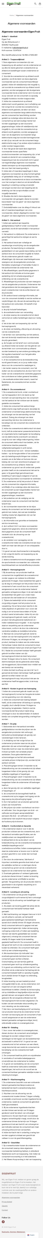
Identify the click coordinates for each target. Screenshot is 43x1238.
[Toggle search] (35, 3)
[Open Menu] (3, 4)
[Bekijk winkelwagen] (40, 4)
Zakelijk (5, 1206)
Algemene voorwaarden (11, 1197)
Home (12, 15)
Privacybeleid (7, 1202)
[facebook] (3, 1221)
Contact (5, 1210)
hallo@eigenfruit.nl (20, 48)
